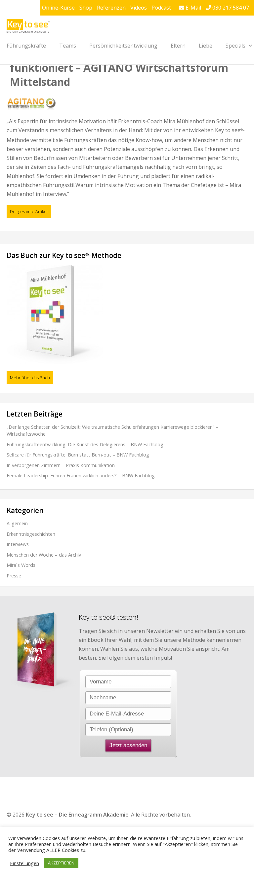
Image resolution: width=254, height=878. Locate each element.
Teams (67, 45)
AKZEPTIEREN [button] (61, 863)
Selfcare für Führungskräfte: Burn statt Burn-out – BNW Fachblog (78, 455)
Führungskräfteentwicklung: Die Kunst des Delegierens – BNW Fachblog (85, 444)
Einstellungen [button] (24, 863)
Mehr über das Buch (30, 378)
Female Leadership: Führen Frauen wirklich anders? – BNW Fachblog (81, 475)
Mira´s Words (21, 565)
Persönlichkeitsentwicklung (123, 45)
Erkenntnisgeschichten (31, 534)
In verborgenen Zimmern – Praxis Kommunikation (61, 465)
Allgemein (17, 523)
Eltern (178, 45)
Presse (14, 575)
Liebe (205, 45)
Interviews (18, 544)
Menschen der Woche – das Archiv (44, 555)
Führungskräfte (26, 45)
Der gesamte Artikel (29, 211)
